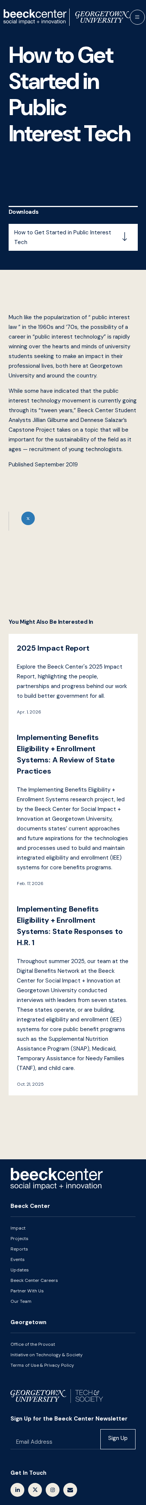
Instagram (53, 1490)
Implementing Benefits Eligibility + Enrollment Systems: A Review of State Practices (73, 809)
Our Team (20, 1301)
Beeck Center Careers (34, 1280)
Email (70, 1490)
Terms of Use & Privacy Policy (42, 1365)
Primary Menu (137, 17)
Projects (19, 1239)
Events (17, 1259)
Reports (19, 1249)
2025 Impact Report (73, 678)
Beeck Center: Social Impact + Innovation (56, 1179)
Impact (17, 1228)
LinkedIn (17, 1490)
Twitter (35, 1490)
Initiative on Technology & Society (46, 1355)
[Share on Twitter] (73, 521)
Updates (19, 1270)
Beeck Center (66, 17)
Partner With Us (27, 1291)
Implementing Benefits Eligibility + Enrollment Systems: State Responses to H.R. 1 (73, 995)
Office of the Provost (32, 1344)
